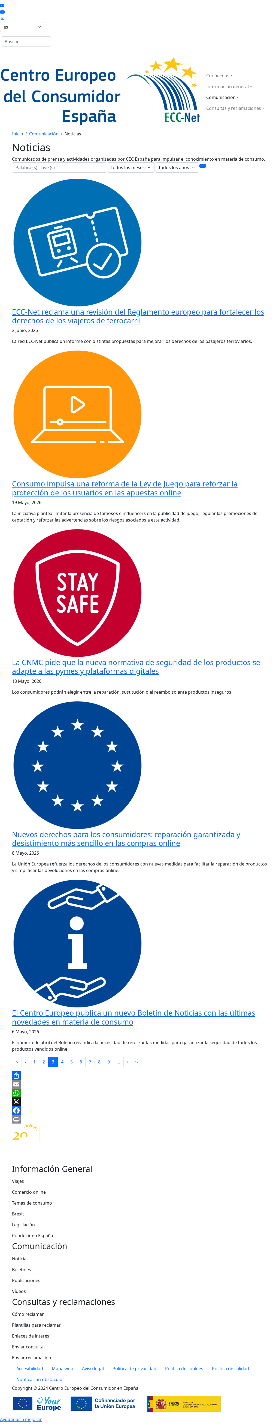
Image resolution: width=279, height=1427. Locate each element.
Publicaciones (26, 1280)
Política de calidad (230, 1369)
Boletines (21, 1270)
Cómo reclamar (28, 1314)
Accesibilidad (29, 1369)
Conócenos (217, 76)
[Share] (139, 1075)
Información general (227, 86)
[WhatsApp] (139, 1093)
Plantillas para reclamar (36, 1325)
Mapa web (62, 1369)
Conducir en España (32, 1236)
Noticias (20, 1259)
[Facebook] (139, 1110)
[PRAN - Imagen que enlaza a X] (2, 18)
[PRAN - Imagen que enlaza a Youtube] (2, 12)
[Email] (139, 1084)
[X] (139, 1101)
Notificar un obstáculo (39, 1379)
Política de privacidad (134, 1369)
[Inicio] (100, 91)
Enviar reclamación (31, 1358)
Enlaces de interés (30, 1336)
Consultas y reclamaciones (233, 108)
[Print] (139, 1119)
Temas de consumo (32, 1203)
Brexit (18, 1214)
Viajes (18, 1181)
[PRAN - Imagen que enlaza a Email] (2, 5)
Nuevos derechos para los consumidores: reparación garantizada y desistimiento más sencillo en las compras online (126, 838)
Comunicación (221, 97)
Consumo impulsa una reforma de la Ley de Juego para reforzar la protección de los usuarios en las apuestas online (125, 488)
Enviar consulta (28, 1347)
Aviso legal (93, 1369)
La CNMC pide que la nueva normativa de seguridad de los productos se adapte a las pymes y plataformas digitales (136, 666)
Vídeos (19, 1291)
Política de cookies (184, 1369)
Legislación (23, 1225)
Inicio (17, 134)
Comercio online (29, 1192)
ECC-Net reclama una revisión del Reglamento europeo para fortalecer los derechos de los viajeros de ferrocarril (138, 316)
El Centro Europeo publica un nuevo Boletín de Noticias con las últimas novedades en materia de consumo (133, 1017)
